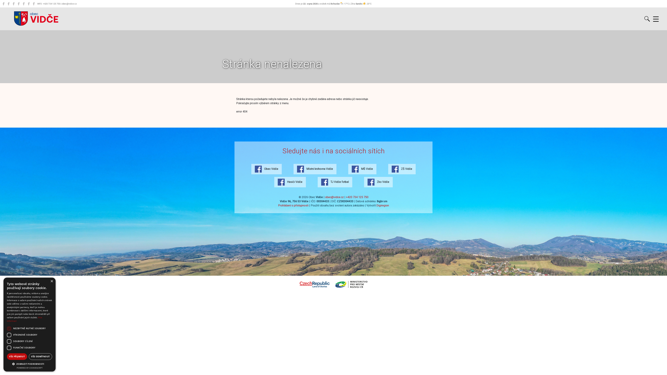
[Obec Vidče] (4, 4)
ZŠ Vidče (406, 168)
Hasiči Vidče (294, 182)
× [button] (51, 281)
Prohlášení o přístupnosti (293, 205)
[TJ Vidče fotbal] (29, 4)
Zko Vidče (382, 182)
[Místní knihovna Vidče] (9, 4)
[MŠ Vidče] (14, 4)
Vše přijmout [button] (17, 356)
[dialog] (29, 325)
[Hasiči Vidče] (24, 4)
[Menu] (656, 19)
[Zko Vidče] (34, 4)
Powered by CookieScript (30, 367)
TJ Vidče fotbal (339, 182)
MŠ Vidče (366, 168)
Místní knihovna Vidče (319, 168)
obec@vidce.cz (334, 197)
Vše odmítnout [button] (40, 356)
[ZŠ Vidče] (19, 4)
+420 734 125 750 (357, 197)
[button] (29, 364)
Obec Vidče (270, 168)
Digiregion (382, 205)
